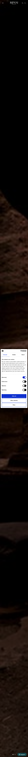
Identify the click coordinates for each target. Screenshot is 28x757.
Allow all (14, 396)
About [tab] (22, 354)
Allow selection (14, 400)
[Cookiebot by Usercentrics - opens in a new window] (20, 351)
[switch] (24, 381)
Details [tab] (14, 354)
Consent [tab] (5, 354)
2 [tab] (14, 754)
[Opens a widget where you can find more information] (22, 754)
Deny (14, 404)
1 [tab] (13, 754)
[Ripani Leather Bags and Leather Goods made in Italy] (14, 3)
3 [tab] (15, 754)
